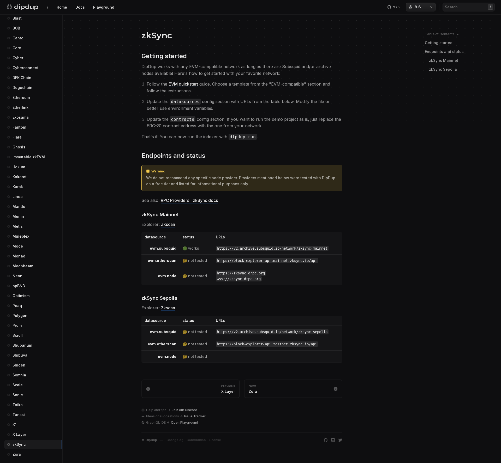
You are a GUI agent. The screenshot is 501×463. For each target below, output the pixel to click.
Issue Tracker (195, 416)
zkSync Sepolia (443, 69)
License (215, 440)
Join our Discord (184, 410)
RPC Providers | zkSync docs (189, 200)
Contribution (196, 440)
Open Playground (184, 422)
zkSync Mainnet (443, 60)
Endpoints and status (444, 51)
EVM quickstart (183, 84)
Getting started (438, 42)
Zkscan (168, 224)
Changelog (174, 440)
